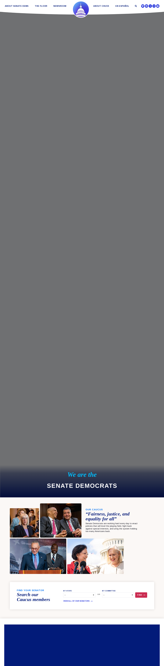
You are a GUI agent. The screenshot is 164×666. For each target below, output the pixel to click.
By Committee (109, 591)
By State (67, 591)
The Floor (41, 6)
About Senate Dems (17, 6)
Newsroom (59, 6)
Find (139, 595)
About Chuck (101, 6)
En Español (122, 6)
